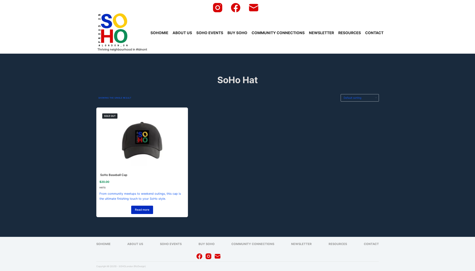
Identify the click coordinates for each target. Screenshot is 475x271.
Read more (142, 209)
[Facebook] (235, 7)
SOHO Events (209, 33)
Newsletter (321, 33)
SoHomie (159, 33)
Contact (374, 33)
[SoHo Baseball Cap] (142, 141)
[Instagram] (217, 7)
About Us (182, 33)
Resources (349, 33)
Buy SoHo (237, 33)
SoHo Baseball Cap (113, 175)
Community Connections (278, 33)
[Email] (253, 7)
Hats (102, 187)
